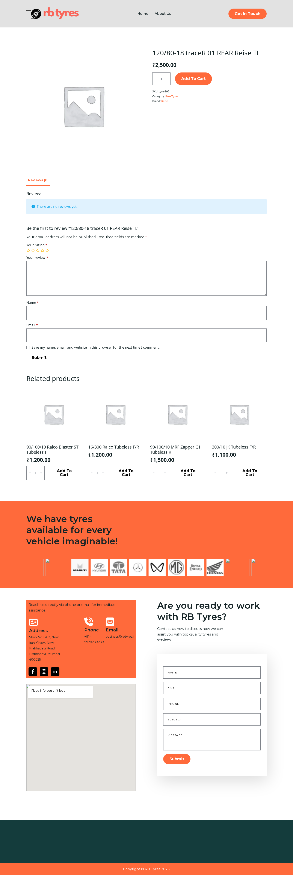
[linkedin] (55, 671)
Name (32, 302)
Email (32, 325)
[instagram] (44, 671)
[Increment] (167, 78)
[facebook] (33, 671)
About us (163, 14)
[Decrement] (155, 78)
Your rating (36, 245)
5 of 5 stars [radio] (47, 250)
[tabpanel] (146, 277)
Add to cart (193, 78)
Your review (37, 257)
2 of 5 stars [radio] (33, 250)
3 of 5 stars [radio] (38, 250)
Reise (164, 101)
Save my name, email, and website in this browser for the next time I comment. (96, 347)
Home (142, 14)
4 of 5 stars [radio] (43, 250)
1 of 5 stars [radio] (28, 250)
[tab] (38, 180)
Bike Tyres (171, 96)
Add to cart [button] (64, 472)
